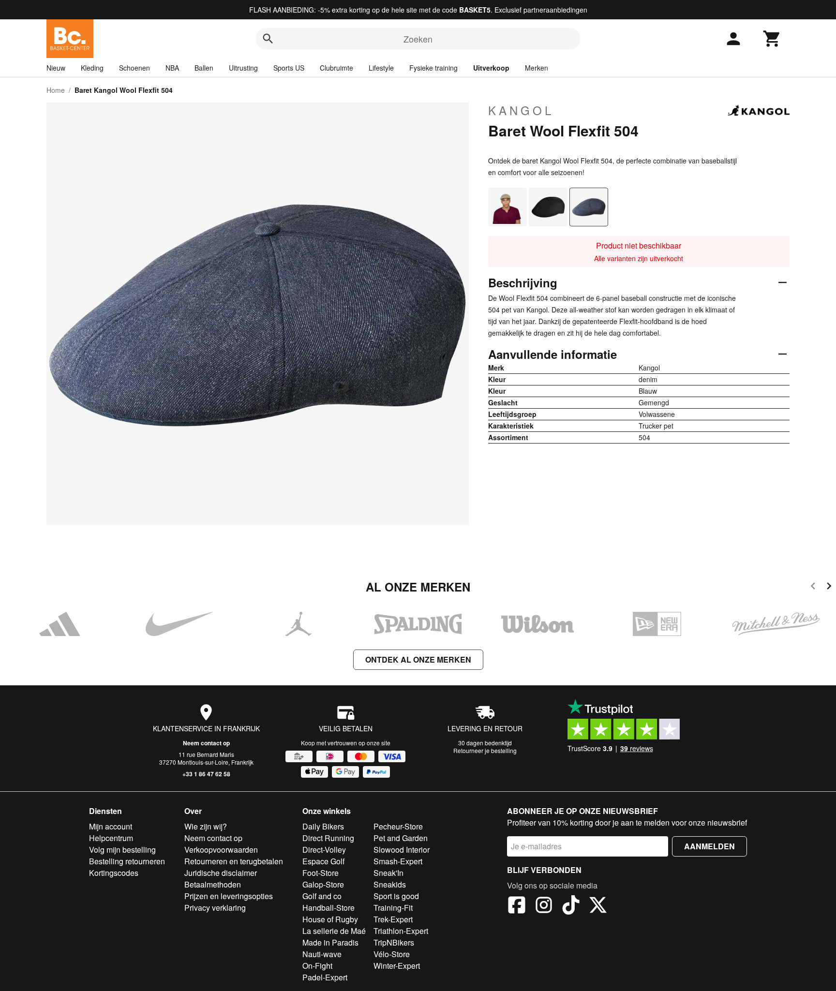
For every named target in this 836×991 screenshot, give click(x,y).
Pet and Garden (400, 837)
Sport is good (396, 896)
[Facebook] (516, 906)
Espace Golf (323, 861)
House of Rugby (330, 919)
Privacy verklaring (215, 907)
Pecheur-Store (398, 826)
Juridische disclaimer (220, 872)
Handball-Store (328, 907)
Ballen (203, 68)
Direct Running (328, 837)
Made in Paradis (330, 942)
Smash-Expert (397, 861)
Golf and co (322, 896)
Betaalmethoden (212, 884)
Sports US (288, 68)
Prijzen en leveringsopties (228, 896)
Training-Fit (393, 907)
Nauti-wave (322, 954)
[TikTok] (571, 906)
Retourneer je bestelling (485, 750)
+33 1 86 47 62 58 (206, 773)
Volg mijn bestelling (122, 849)
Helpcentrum (111, 837)
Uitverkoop (491, 68)
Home (55, 90)
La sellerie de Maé (334, 930)
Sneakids (389, 884)
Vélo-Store (391, 954)
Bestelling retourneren (127, 861)
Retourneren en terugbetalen (233, 861)
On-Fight (317, 965)
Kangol (521, 110)
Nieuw (55, 68)
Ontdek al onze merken (418, 659)
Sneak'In (388, 872)
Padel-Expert (324, 977)
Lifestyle (381, 68)
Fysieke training (433, 68)
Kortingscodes (113, 872)
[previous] (813, 587)
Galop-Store (323, 884)
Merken (536, 68)
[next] (829, 587)
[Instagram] (543, 906)
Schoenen (134, 68)
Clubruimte (336, 68)
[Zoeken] (268, 38)
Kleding (92, 68)
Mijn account (110, 826)
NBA (172, 68)
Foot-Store (320, 872)
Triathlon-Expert (400, 930)
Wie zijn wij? (205, 826)
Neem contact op (206, 743)
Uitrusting (243, 68)
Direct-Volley (324, 849)
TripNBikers (393, 942)
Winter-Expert (396, 965)
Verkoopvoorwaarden (221, 849)
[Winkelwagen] (772, 38)
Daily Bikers (323, 826)
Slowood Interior (401, 849)
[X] (598, 906)
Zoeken (418, 38)
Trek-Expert (393, 919)
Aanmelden (709, 846)
